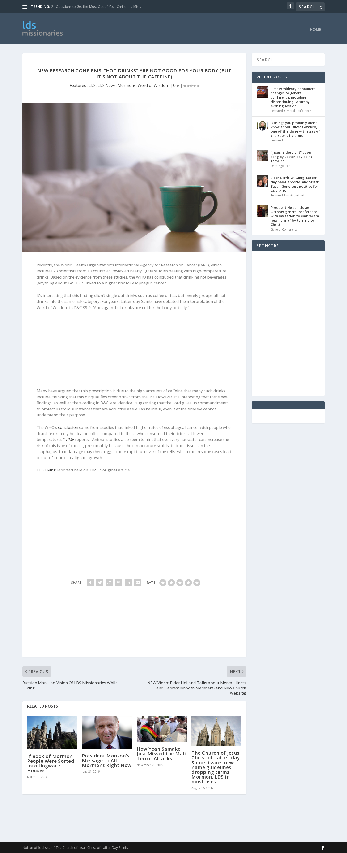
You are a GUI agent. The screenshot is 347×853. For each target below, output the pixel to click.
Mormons (127, 85)
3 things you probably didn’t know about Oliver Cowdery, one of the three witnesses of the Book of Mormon (295, 129)
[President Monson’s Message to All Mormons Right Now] (107, 732)
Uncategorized (281, 166)
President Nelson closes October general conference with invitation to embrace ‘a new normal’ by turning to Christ (295, 216)
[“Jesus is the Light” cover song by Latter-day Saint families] (262, 155)
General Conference (297, 111)
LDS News (106, 85)
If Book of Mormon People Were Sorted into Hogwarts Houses (50, 763)
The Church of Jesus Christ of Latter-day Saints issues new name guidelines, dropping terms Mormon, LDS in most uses (215, 767)
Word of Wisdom (153, 85)
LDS (92, 85)
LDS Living (46, 470)
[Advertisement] (185, 28)
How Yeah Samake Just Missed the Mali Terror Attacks (161, 754)
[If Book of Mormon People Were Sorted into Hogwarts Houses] (52, 732)
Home (315, 30)
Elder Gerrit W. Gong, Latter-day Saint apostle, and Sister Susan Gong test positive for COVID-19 (295, 184)
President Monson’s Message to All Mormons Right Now (106, 760)
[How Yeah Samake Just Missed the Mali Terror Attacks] (162, 729)
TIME (70, 439)
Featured (78, 85)
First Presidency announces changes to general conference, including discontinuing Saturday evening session (293, 97)
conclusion (68, 427)
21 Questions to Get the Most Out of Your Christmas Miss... (96, 6)
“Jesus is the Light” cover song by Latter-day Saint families (291, 156)
